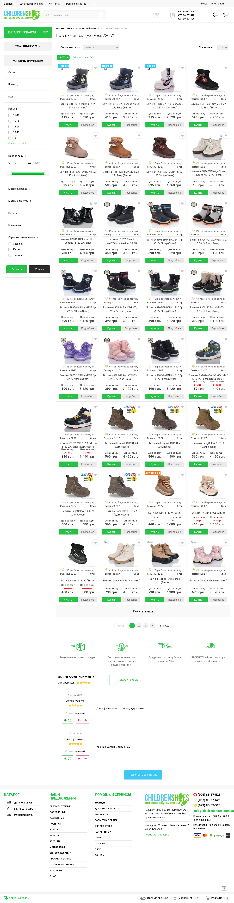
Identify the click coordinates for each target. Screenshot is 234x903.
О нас (53, 876)
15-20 (16, 121)
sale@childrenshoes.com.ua (213, 811)
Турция (17, 255)
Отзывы (100, 843)
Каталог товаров (22, 32)
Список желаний (60, 853)
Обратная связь (18, 898)
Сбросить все (81, 57)
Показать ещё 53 (18, 143)
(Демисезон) (216, 379)
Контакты (54, 3)
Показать (17, 269)
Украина (18, 243)
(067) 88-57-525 (209, 800)
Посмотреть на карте (157, 834)
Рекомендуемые (60, 806)
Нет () (82, 720)
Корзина (55, 841)
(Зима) (83, 107)
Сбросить (39, 269)
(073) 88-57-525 (209, 805)
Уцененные (57, 818)
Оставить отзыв (128, 679)
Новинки (55, 823)
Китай (16, 249)
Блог (98, 849)
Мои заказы (57, 847)
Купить (68, 125)
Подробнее (87, 124)
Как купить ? (103, 832)
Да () (67, 720)
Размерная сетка (76, 3)
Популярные (58, 812)
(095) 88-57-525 (209, 794)
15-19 (16, 115)
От (9, 162)
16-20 (16, 126)
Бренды (8, 3)
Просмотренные (60, 858)
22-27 (61, 57)
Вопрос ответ (103, 826)
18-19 (16, 132)
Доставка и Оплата (31, 3)
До (29, 162)
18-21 (16, 138)
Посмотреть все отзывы (143, 774)
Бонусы (54, 829)
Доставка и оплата (62, 864)
